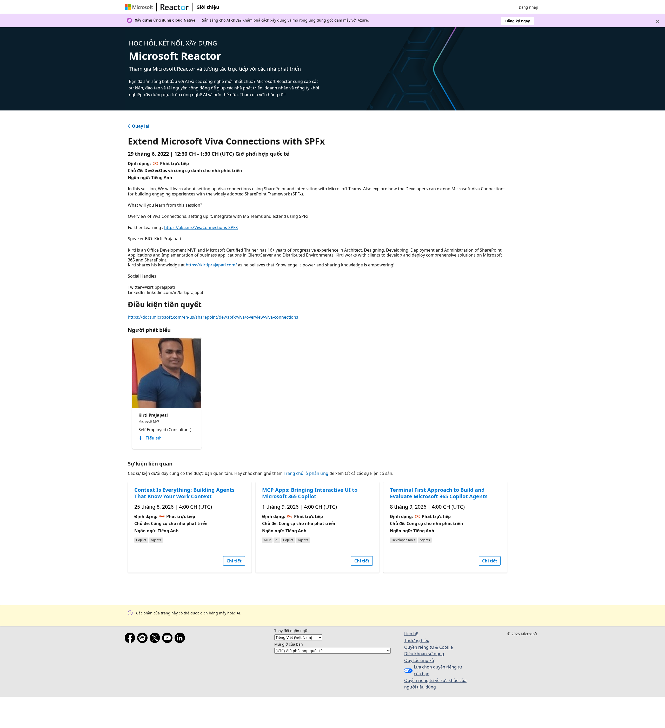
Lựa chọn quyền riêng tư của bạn (438, 670)
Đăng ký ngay (517, 20)
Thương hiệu (416, 640)
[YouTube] (168, 639)
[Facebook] (131, 639)
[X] (156, 639)
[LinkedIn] (181, 639)
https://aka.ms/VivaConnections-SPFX (201, 227)
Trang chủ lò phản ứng (306, 473)
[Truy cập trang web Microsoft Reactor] (174, 7)
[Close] (657, 21)
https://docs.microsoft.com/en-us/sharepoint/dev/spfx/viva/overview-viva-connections (213, 317)
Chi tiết (234, 561)
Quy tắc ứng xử (419, 660)
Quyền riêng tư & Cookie (428, 647)
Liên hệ (411, 634)
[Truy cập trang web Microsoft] (140, 7)
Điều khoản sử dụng (424, 654)
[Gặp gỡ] (143, 639)
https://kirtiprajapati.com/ (211, 265)
